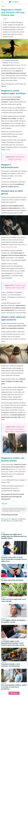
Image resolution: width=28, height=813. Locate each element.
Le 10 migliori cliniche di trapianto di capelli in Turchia (13, 621)
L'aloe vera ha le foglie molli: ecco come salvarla (13, 600)
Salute (3, 532)
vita (4, 480)
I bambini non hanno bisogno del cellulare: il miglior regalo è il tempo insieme (15, 429)
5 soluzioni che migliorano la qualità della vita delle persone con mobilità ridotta (14, 536)
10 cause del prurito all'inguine (12, 580)
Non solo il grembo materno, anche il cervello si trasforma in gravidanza (14, 687)
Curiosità (3, 555)
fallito (12, 123)
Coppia (3, 6)
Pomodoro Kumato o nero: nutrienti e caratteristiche (10, 665)
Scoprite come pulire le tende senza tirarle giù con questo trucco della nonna (14, 559)
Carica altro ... (14, 693)
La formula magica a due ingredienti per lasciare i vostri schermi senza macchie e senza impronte (12, 643)
